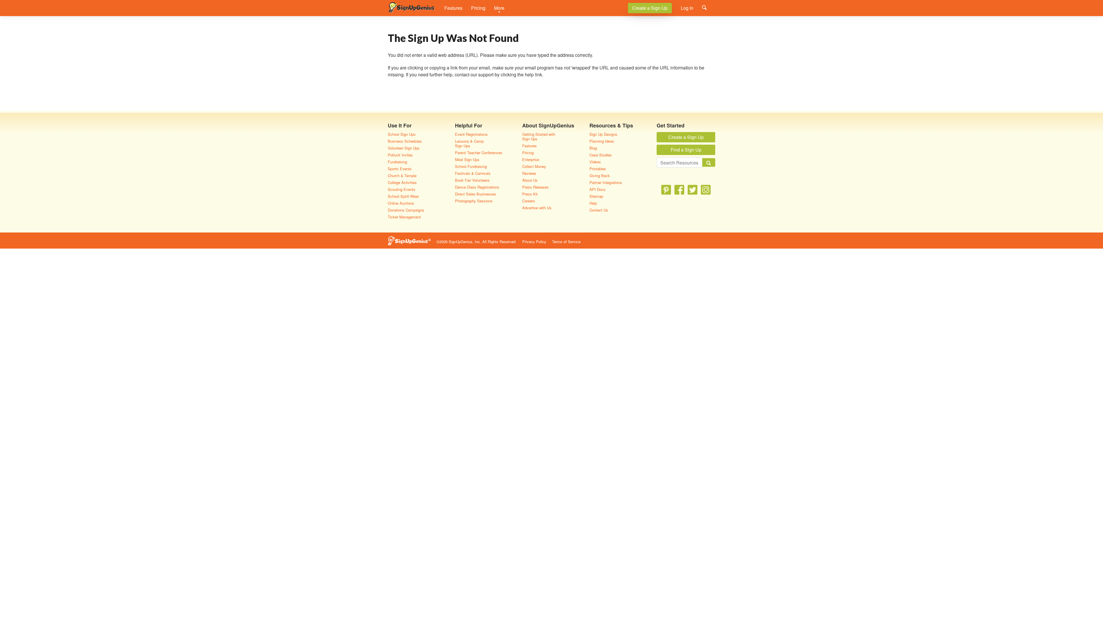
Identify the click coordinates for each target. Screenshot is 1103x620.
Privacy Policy (534, 241)
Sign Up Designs (603, 134)
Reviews (529, 173)
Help (593, 203)
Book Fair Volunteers (472, 180)
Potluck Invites (400, 155)
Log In (687, 8)
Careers (528, 201)
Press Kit (530, 194)
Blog (593, 148)
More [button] (499, 8)
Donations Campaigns (406, 210)
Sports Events (400, 168)
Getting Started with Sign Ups (538, 136)
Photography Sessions (474, 201)
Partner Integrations (605, 182)
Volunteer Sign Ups (404, 148)
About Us (530, 180)
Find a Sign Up (686, 149)
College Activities (402, 182)
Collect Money (534, 166)
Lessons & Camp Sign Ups (469, 143)
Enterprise (530, 159)
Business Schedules (405, 141)
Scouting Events (401, 189)
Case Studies (600, 155)
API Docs (597, 189)
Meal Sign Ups (467, 159)
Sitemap (596, 196)
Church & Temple (402, 175)
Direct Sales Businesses (475, 194)
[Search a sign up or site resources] (704, 7)
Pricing (478, 8)
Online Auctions (401, 203)
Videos (595, 161)
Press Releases (535, 187)
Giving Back (599, 175)
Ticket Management (404, 217)
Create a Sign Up (650, 8)
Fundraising (397, 161)
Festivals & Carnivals (473, 173)
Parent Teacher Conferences (478, 152)
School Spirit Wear (403, 196)
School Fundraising (471, 166)
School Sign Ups (402, 134)
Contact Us (598, 210)
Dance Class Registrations (477, 187)
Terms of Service (566, 241)
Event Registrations (471, 134)
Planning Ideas (601, 141)
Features (453, 8)
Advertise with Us (537, 207)
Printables (597, 168)
